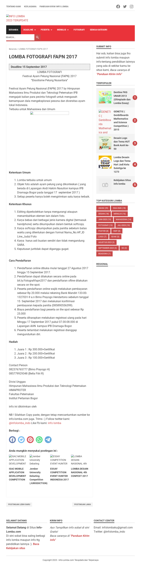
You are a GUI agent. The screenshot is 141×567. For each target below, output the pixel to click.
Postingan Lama (82, 504)
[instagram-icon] (132, 6)
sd (124, 248)
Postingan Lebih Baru (19, 504)
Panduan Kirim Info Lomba (54, 6)
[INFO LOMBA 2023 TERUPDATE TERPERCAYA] (18, 18)
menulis (120, 214)
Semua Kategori (98, 30)
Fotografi (79, 30)
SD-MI (115, 237)
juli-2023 (123, 225)
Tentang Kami (13, 6)
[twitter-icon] (125, 6)
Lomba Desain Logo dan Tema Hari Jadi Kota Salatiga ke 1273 (122, 164)
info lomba (54, 423)
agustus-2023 (106, 242)
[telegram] (48, 439)
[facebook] (12, 439)
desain (103, 214)
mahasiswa (123, 219)
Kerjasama (30, 6)
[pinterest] (30, 439)
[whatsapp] (39, 439)
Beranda (13, 30)
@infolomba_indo (19, 423)
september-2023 (107, 248)
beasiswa (104, 254)
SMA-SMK (119, 208)
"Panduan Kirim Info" (109, 74)
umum (103, 208)
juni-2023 (104, 219)
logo (102, 237)
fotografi (105, 225)
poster (103, 231)
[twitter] (21, 439)
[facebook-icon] (118, 6)
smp (116, 231)
